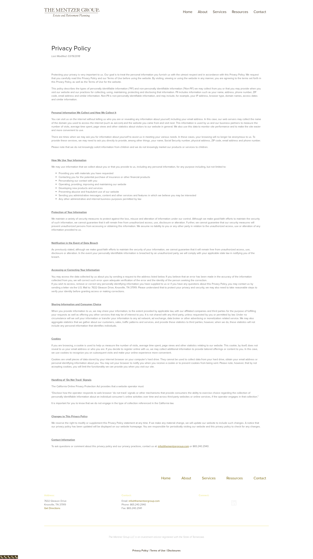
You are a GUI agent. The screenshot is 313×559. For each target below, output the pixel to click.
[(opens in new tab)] (203, 502)
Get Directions (52, 508)
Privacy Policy (140, 550)
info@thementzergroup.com (173, 446)
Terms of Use (157, 550)
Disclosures (174, 550)
